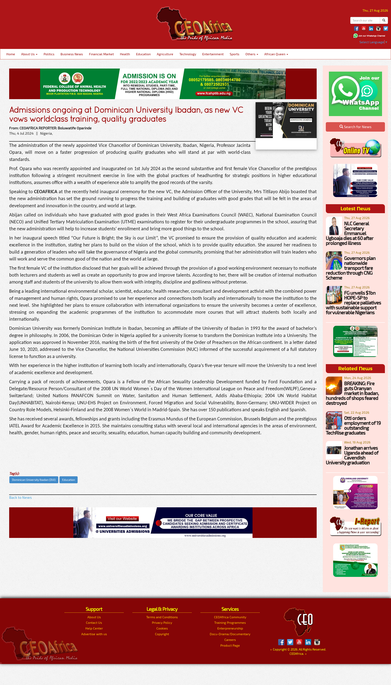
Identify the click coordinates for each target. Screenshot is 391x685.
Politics (49, 54)
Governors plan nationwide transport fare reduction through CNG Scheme (351, 267)
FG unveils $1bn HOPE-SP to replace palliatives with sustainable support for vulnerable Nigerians (353, 302)
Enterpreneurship (230, 628)
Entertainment (213, 54)
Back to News (20, 497)
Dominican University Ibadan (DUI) (34, 479)
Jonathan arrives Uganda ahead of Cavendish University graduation (352, 455)
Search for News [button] (357, 126)
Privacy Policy (162, 622)
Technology (187, 54)
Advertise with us (94, 634)
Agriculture (165, 54)
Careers (230, 640)
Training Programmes (230, 622)
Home (10, 54)
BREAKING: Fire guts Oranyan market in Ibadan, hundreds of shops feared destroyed (352, 393)
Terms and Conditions (162, 617)
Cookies (162, 628)
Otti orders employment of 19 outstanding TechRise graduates (353, 425)
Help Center (94, 628)
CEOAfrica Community (230, 617)
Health (125, 54)
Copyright (162, 634)
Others (250, 54)
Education (143, 54)
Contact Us (94, 622)
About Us (28, 54)
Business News (71, 54)
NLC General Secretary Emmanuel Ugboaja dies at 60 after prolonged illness (349, 233)
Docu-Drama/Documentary (230, 634)
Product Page (230, 645)
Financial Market (101, 54)
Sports (234, 54)
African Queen (275, 54)
